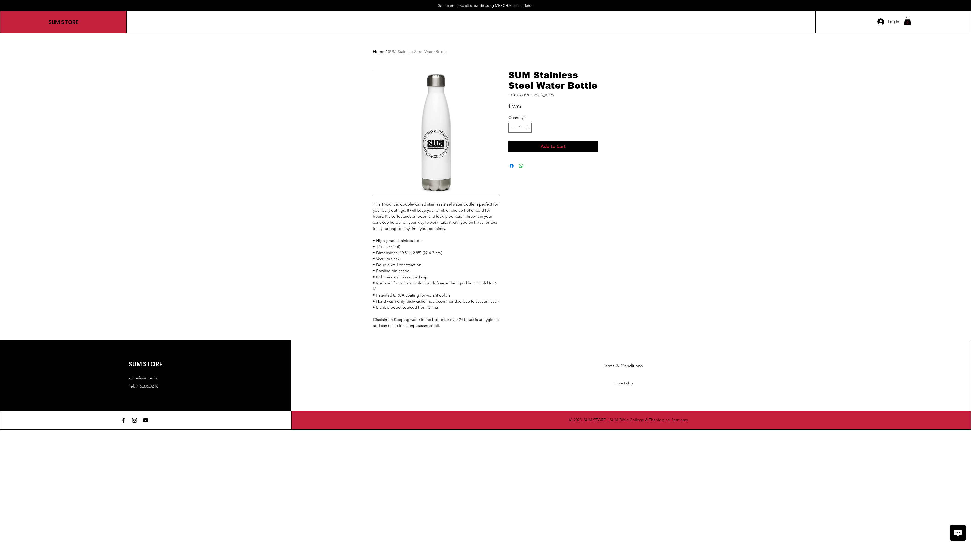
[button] (907, 21)
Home (378, 51)
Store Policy (623, 383)
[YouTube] (145, 420)
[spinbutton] (520, 127)
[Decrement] (512, 127)
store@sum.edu (143, 378)
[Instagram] (134, 420)
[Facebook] (123, 420)
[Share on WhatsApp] (521, 166)
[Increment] (527, 127)
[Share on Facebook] (512, 166)
